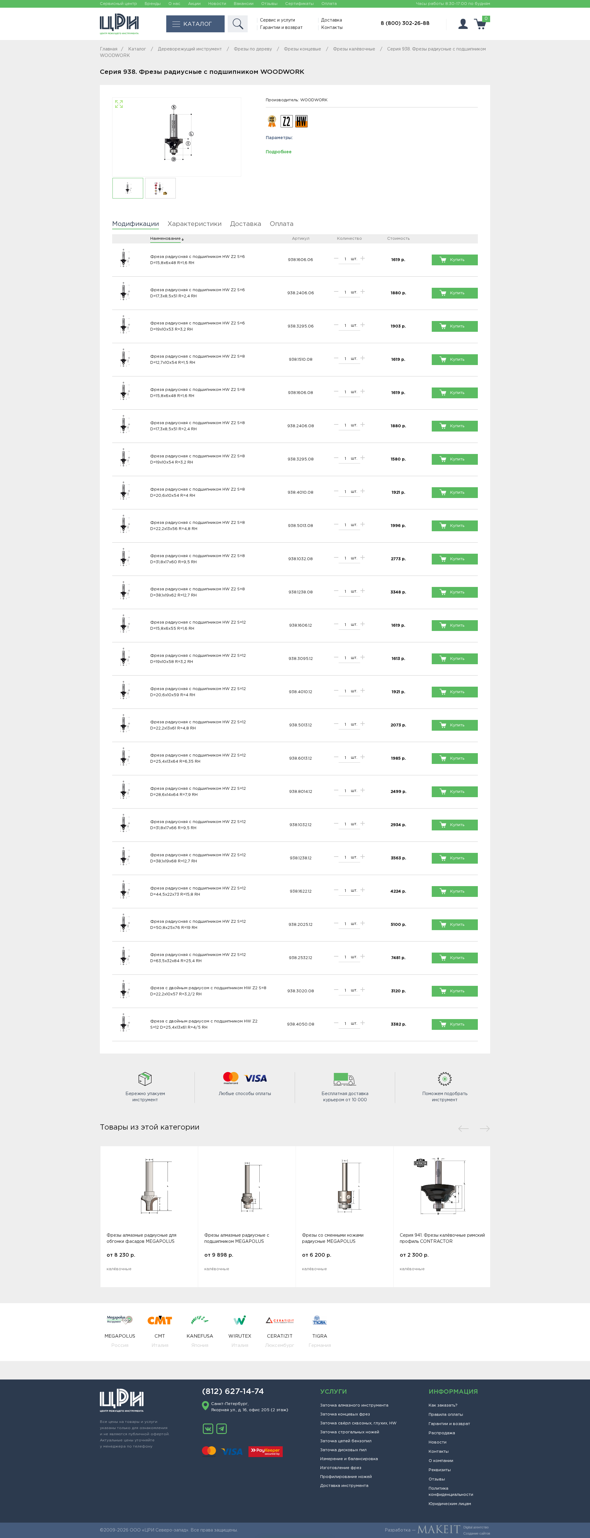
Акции (194, 4)
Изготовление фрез (340, 1468)
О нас (174, 4)
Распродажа (442, 1433)
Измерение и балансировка (349, 1459)
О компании (441, 1461)
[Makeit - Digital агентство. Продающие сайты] (438, 1530)
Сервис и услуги (277, 20)
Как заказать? (443, 1405)
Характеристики (194, 224)
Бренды (153, 4)
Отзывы (269, 4)
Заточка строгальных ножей (349, 1432)
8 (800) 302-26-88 (405, 23)
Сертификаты (299, 4)
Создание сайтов (476, 1533)
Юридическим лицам (450, 1504)
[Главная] (119, 24)
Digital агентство (476, 1527)
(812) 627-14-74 (233, 1392)
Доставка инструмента (344, 1486)
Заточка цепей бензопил (346, 1441)
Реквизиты (440, 1470)
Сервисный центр (118, 4)
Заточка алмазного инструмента (354, 1405)
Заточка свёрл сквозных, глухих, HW (358, 1423)
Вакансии (244, 4)
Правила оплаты (446, 1414)
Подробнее (279, 152)
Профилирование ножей (346, 1477)
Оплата (329, 4)
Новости (217, 4)
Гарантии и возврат (281, 28)
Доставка (331, 20)
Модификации (135, 224)
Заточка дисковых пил (343, 1450)
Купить (457, 260)
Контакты (332, 28)
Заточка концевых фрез (345, 1414)
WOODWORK (314, 100)
